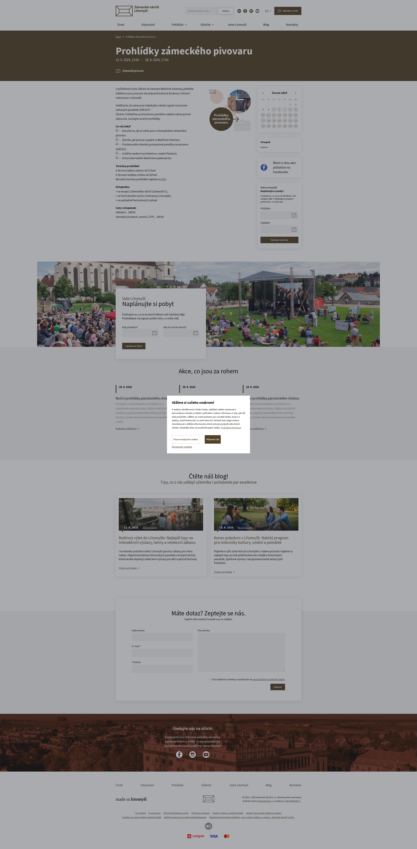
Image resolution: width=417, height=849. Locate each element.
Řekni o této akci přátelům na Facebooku (284, 167)
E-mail (136, 646)
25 (268, 126)
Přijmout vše (212, 439)
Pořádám (178, 785)
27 (279, 126)
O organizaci (154, 813)
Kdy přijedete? (130, 327)
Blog (266, 25)
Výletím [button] (206, 25)
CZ (266, 11)
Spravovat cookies (182, 446)
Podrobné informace (231, 427)
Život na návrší (150, 527)
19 (274, 120)
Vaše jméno (138, 630)
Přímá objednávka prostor (176, 813)
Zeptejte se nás (290, 10)
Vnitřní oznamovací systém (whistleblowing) (185, 817)
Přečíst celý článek (128, 568)
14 (285, 115)
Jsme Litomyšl (237, 25)
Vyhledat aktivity (279, 239)
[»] (296, 93)
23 (296, 120)
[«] (263, 93)
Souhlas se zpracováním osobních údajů (141, 817)
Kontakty (292, 25)
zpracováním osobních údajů (269, 679)
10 (263, 115)
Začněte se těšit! (133, 346)
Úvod (120, 25)
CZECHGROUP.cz (293, 801)
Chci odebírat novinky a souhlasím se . (248, 679)
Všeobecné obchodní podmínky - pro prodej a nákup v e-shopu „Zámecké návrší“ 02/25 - (252, 817)
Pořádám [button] (178, 25)
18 (268, 120)
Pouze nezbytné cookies (186, 439)
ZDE (163, 179)
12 (274, 115)
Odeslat (278, 687)
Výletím (206, 785)
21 (285, 120)
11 (268, 115)
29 (290, 126)
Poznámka (204, 630)
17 (263, 120)
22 (290, 120)
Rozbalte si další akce (126, 428)
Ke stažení (141, 813)
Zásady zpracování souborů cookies (263, 813)
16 (296, 115)
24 (263, 126)
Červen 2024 (279, 93)
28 (285, 126)
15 (290, 115)
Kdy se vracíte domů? (175, 327)
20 (279, 120)
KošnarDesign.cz (265, 801)
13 (279, 115)
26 (274, 126)
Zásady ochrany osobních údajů (227, 813)
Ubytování (148, 25)
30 (296, 126)
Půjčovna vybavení (201, 813)
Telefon (136, 662)
